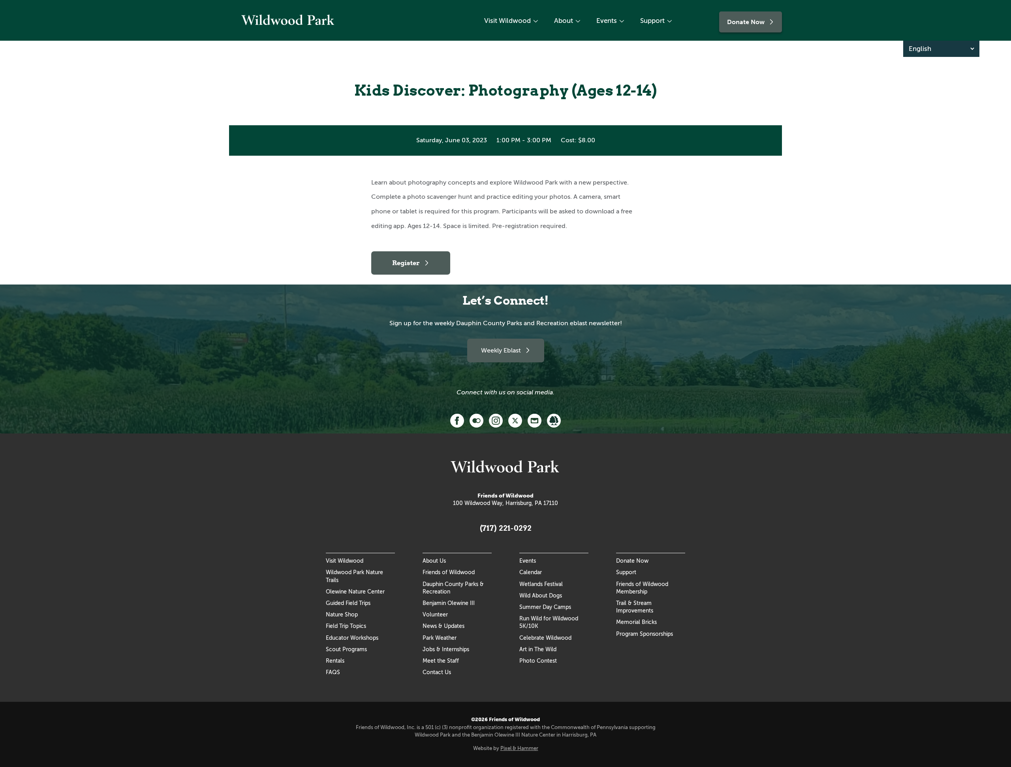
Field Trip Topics (346, 626)
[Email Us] (534, 419)
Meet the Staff (441, 661)
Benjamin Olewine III (449, 603)
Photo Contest (538, 661)
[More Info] (554, 419)
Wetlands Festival (541, 584)
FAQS (333, 672)
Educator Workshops (352, 638)
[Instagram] (496, 419)
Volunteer (435, 614)
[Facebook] (457, 419)
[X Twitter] (515, 419)
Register (406, 263)
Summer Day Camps (545, 607)
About (563, 20)
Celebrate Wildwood (545, 638)
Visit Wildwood (507, 20)
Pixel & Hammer (519, 748)
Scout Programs (346, 649)
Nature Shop (342, 614)
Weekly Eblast (501, 350)
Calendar (530, 572)
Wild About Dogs (540, 595)
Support (652, 20)
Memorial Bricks (636, 622)
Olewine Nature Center (355, 591)
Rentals (335, 661)
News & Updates (443, 626)
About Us (434, 561)
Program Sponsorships (644, 634)
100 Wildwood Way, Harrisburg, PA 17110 (505, 503)
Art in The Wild (537, 649)
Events (606, 20)
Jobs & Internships (446, 649)
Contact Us (437, 672)
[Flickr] (476, 419)
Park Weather (440, 638)
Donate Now (746, 22)
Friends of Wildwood (449, 572)
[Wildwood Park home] (288, 26)
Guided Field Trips (348, 603)
